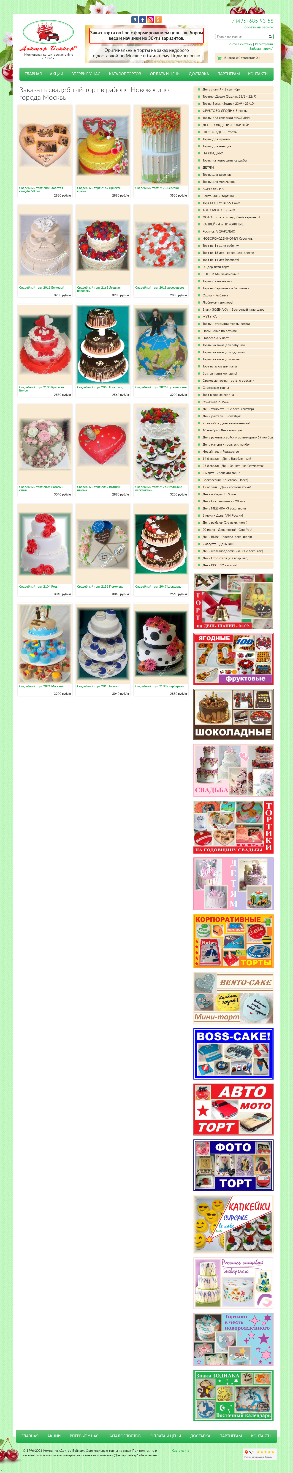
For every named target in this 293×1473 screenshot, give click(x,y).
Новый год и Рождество (221, 451)
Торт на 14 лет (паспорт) (221, 260)
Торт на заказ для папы (220, 366)
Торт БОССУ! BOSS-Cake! (221, 203)
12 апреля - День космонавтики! (227, 487)
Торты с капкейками (217, 281)
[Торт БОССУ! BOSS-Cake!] (233, 1054)
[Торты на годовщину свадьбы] (233, 827)
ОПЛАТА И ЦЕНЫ (165, 74)
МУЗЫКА (210, 316)
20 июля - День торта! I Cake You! (227, 529)
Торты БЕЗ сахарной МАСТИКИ (226, 118)
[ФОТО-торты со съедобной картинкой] (233, 1165)
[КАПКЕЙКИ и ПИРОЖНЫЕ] (233, 1224)
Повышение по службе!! (221, 331)
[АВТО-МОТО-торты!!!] (233, 1109)
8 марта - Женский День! (221, 473)
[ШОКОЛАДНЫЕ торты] (233, 714)
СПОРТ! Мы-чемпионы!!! (221, 274)
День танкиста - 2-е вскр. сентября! (229, 409)
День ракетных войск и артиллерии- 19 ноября (238, 437)
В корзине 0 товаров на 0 (242, 58)
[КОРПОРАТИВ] (233, 941)
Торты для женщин (217, 146)
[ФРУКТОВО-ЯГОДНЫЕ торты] (233, 659)
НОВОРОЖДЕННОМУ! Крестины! (228, 238)
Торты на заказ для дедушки (224, 352)
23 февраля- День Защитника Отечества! (233, 466)
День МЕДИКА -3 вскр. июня (224, 508)
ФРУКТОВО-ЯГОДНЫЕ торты (225, 110)
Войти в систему (240, 44)
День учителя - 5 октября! (222, 416)
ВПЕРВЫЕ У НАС (85, 74)
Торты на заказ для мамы (221, 359)
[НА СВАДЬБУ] (233, 770)
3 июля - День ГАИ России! (223, 515)
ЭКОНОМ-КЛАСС (216, 402)
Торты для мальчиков (219, 181)
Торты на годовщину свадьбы (225, 160)
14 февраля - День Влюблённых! (227, 458)
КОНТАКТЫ (258, 74)
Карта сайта (181, 1450)
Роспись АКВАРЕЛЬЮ (219, 231)
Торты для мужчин (217, 139)
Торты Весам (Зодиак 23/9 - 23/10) (229, 103)
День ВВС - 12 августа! (220, 565)
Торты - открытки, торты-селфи (226, 324)
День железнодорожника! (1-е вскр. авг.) (233, 551)
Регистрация (264, 44)
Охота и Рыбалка (215, 295)
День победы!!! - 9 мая (219, 494)
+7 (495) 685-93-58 (251, 21)
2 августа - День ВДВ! (219, 544)
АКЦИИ (56, 74)
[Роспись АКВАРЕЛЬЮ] (233, 1283)
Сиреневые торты (216, 387)
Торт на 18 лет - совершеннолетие (228, 253)
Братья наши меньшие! (220, 373)
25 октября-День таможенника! (226, 423)
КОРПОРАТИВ (213, 189)
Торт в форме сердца (218, 395)
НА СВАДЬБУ (213, 153)
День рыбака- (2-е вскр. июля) (225, 522)
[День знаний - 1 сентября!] (233, 601)
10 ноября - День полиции (222, 430)
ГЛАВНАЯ (33, 74)
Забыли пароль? (262, 48)
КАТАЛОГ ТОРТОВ (125, 1436)
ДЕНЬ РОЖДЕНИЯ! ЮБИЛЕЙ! (226, 125)
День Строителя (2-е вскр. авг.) (225, 558)
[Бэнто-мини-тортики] (233, 998)
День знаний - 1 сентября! (222, 89)
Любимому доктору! (218, 302)
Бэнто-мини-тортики (218, 196)
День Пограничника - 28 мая (224, 501)
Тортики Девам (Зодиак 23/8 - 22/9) (229, 96)
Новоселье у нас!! (216, 338)
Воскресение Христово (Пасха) (225, 480)
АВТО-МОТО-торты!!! (219, 210)
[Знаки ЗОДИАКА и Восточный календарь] (233, 1395)
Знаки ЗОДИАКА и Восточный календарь (233, 309)
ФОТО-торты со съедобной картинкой (231, 217)
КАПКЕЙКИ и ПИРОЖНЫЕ (223, 224)
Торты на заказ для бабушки (224, 345)
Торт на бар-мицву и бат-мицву (226, 288)
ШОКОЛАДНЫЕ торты (220, 132)
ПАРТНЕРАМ (228, 74)
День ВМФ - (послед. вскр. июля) (227, 537)
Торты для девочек (217, 174)
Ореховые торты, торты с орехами (228, 380)
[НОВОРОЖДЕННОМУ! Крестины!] (233, 1339)
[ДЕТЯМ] (233, 883)
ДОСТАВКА (199, 74)
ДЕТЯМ (208, 167)
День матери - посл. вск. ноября (226, 444)
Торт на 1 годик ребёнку (221, 245)
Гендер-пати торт (216, 267)
